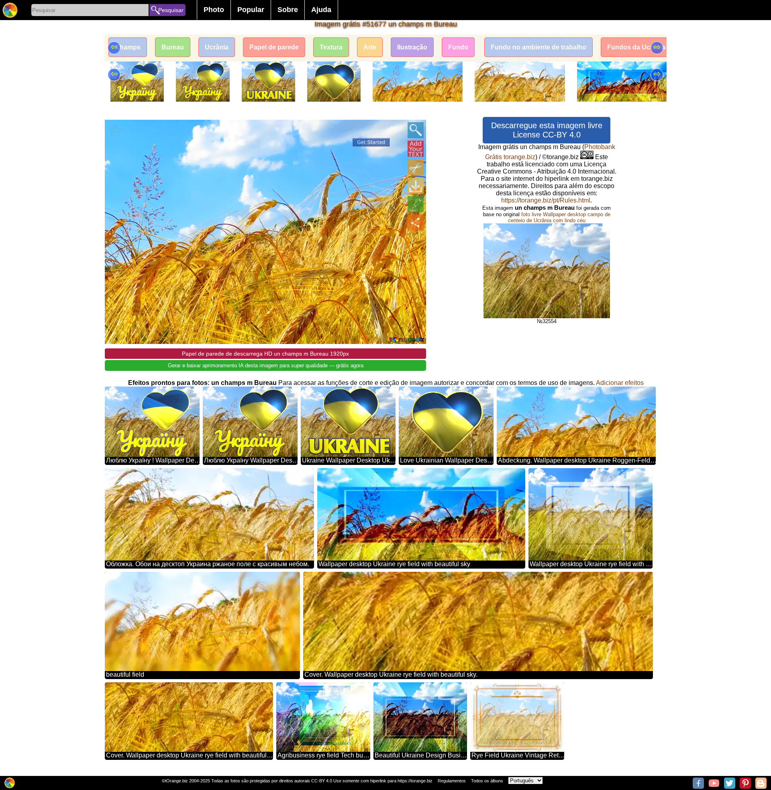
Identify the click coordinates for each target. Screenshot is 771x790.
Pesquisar (171, 10)
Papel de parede (274, 47)
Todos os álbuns (487, 780)
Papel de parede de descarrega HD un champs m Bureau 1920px (265, 353)
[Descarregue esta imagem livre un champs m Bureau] (416, 186)
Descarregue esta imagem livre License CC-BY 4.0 (546, 130)
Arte (369, 47)
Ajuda (321, 10)
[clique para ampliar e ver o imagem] (416, 130)
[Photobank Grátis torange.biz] (10, 10)
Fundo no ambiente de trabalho (538, 47)
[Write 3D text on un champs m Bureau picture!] (416, 149)
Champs (128, 47)
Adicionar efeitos (620, 382)
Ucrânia (216, 47)
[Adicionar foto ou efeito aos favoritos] (115, 130)
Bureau (172, 47)
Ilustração (412, 47)
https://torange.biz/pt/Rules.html (545, 200)
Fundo (458, 47)
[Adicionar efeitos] (416, 204)
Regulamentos (452, 780)
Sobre (287, 10)
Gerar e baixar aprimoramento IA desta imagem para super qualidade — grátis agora (265, 365)
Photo (214, 10)
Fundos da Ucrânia (636, 47)
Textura (331, 47)
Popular (250, 10)
